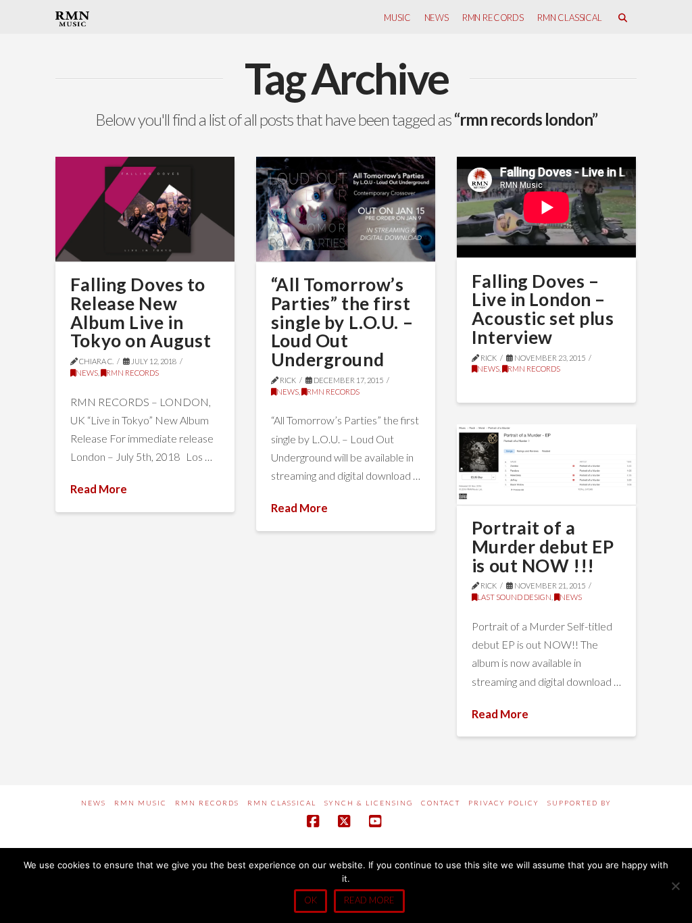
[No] (675, 886)
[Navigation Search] (623, 17)
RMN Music (140, 803)
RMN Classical (281, 803)
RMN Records (207, 803)
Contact (440, 803)
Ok (310, 900)
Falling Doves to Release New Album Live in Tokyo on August (141, 312)
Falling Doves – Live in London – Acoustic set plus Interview (543, 309)
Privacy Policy (503, 803)
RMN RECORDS (132, 372)
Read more (369, 900)
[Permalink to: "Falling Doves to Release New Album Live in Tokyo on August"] (144, 209)
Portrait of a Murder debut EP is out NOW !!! (543, 546)
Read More (98, 489)
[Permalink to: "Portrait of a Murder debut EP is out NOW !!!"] (546, 464)
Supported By (579, 803)
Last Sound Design (514, 597)
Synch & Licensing (368, 803)
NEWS (87, 372)
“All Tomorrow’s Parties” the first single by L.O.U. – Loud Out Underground (342, 322)
